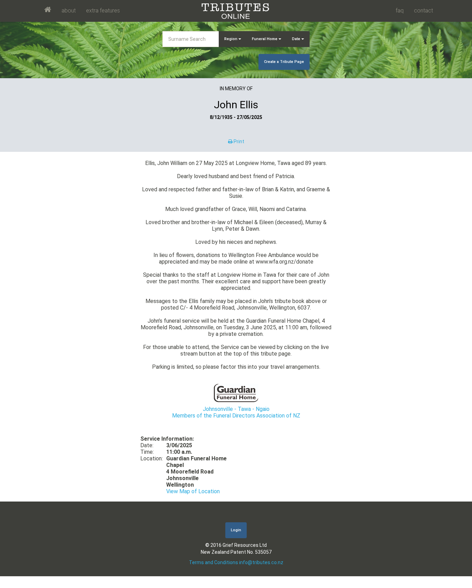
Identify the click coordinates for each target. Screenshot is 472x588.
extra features (103, 10)
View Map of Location (193, 491)
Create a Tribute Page (284, 61)
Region (231, 39)
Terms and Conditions (213, 562)
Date (296, 39)
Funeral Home (265, 39)
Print (238, 141)
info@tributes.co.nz (261, 562)
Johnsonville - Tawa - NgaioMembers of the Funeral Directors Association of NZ (236, 412)
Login (236, 530)
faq (400, 10)
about (69, 10)
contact (423, 10)
